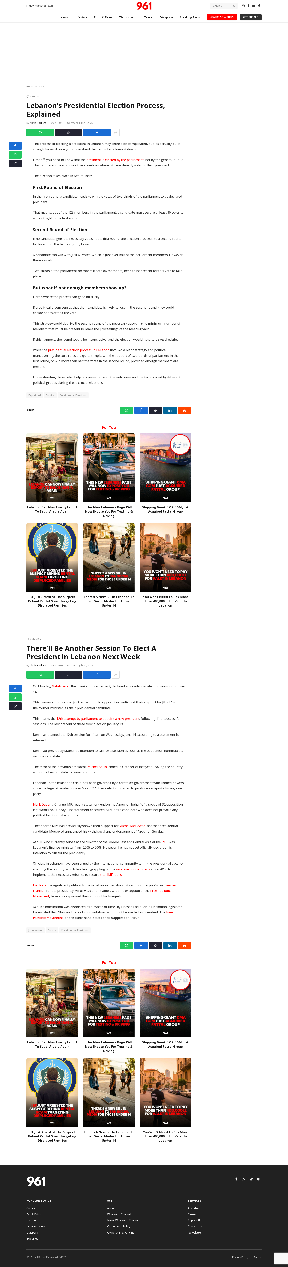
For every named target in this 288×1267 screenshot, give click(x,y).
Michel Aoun (97, 766)
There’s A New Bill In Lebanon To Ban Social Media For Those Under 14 (108, 601)
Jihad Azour (35, 930)
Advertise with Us (222, 17)
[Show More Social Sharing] (116, 132)
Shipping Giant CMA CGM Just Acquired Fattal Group (165, 509)
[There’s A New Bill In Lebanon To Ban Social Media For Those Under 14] (109, 557)
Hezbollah (40, 885)
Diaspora (166, 17)
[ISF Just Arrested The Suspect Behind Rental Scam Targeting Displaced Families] (52, 557)
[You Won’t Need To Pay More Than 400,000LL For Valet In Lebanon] (165, 557)
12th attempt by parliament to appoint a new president (97, 718)
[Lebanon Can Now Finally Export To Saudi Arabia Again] (52, 467)
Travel (148, 17)
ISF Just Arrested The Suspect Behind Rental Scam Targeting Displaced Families (52, 601)
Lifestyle (81, 17)
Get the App (250, 17)
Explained (34, 395)
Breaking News (190, 17)
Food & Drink (103, 17)
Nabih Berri (60, 686)
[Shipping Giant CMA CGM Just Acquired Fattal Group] (165, 467)
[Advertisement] (144, 53)
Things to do (128, 17)
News (64, 17)
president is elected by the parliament (115, 159)
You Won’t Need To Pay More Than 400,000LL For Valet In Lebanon (165, 601)
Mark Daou (41, 804)
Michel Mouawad (132, 826)
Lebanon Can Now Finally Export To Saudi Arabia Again (52, 509)
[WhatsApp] (15, 155)
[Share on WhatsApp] (40, 132)
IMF (164, 842)
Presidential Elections (73, 395)
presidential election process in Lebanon (78, 350)
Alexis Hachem (38, 123)
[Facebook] (15, 146)
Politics (50, 395)
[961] (144, 6)
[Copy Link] (68, 132)
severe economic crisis (133, 869)
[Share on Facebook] (97, 132)
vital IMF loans (111, 874)
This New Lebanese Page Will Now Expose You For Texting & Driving (109, 511)
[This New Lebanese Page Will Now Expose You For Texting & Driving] (109, 467)
